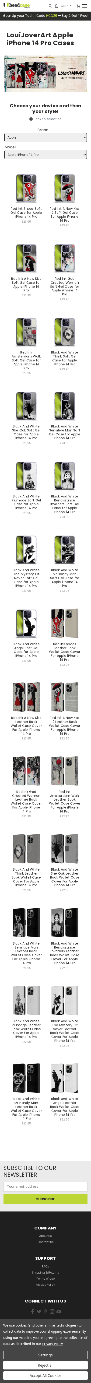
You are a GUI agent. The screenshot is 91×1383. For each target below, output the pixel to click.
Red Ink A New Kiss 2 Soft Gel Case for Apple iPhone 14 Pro (65, 214)
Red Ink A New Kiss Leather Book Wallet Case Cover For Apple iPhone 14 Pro (26, 725)
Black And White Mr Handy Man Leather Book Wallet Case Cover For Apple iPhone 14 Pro (26, 1108)
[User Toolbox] (56, 6)
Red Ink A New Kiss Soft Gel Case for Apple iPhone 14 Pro (26, 284)
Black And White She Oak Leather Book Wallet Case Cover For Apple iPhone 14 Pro (64, 877)
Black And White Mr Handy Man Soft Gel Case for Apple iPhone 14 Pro (64, 578)
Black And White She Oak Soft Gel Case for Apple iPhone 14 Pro (26, 432)
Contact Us (46, 1242)
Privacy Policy (45, 1285)
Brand (42, 130)
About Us (45, 1236)
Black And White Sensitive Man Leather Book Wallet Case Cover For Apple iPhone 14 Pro (26, 953)
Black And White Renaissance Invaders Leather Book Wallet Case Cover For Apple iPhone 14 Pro (64, 953)
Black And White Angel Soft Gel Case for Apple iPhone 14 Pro (26, 650)
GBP (64, 5)
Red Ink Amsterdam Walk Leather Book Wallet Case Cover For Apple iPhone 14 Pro (64, 801)
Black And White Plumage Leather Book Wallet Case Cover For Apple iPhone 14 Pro (26, 1029)
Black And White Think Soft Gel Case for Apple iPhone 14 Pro (64, 358)
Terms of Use (45, 1279)
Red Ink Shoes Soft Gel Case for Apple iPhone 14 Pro (26, 212)
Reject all (45, 1365)
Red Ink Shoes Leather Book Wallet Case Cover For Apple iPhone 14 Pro (64, 652)
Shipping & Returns (45, 1272)
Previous (10, 1371)
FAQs (45, 1266)
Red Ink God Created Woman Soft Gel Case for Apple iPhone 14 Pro (64, 286)
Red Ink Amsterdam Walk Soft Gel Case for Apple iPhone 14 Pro (26, 360)
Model (10, 147)
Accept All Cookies (46, 1375)
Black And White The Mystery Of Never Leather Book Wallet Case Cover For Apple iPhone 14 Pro (64, 1031)
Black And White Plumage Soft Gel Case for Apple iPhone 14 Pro (26, 502)
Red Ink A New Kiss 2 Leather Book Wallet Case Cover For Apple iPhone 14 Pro (64, 725)
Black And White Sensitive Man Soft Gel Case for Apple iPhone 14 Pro (64, 432)
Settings (45, 1355)
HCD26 (51, 15)
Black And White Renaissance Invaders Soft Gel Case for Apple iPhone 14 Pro (64, 504)
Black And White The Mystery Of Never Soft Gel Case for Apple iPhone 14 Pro (26, 578)
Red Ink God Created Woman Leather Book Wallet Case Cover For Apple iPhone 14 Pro (26, 801)
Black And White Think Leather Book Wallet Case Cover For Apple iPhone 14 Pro (26, 877)
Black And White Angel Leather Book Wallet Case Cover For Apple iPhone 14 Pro (64, 1106)
